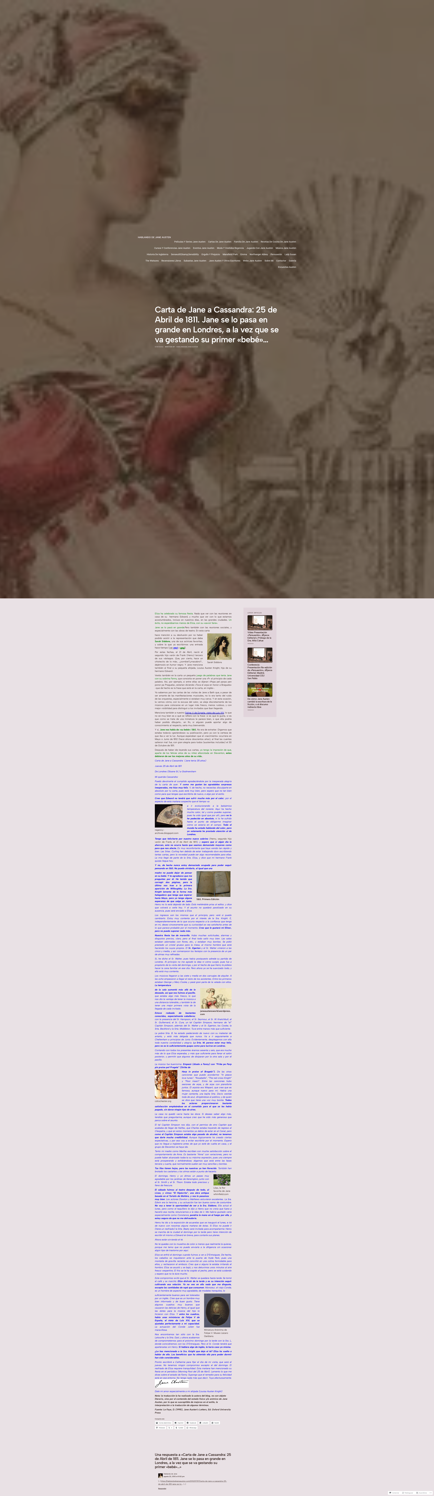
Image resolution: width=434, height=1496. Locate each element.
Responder (162, 1489)
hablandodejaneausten (187, 347)
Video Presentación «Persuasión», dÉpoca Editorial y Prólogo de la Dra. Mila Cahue (259, 636)
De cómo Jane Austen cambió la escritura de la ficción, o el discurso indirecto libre (260, 703)
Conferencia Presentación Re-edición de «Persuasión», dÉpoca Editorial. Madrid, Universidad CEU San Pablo (260, 671)
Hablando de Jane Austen (154, 237)
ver (173, 647)
